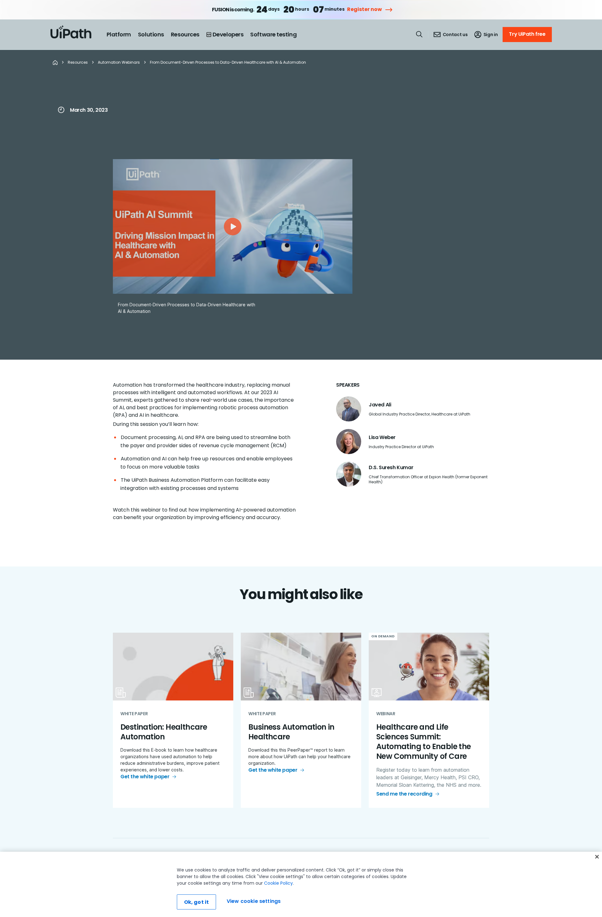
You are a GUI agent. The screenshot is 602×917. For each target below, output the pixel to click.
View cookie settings (254, 901)
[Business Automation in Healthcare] (301, 720)
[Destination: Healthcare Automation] (173, 720)
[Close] (597, 857)
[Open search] (419, 34)
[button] (232, 226)
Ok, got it (196, 902)
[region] (301, 884)
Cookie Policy (278, 883)
